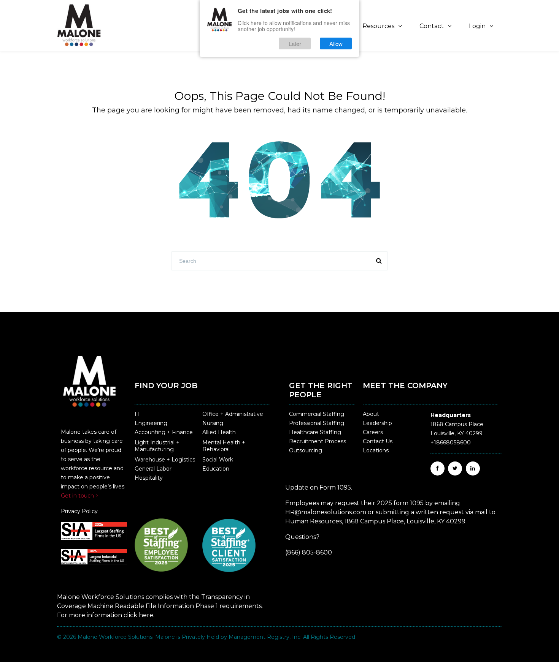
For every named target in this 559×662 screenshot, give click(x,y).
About (371, 414)
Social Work (217, 459)
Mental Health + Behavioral (223, 446)
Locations (376, 450)
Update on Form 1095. (318, 487)
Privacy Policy (79, 511)
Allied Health (219, 432)
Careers (373, 432)
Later (295, 43)
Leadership (377, 423)
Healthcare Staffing (315, 432)
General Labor (153, 468)
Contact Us (377, 441)
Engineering (151, 423)
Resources (378, 26)
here (146, 615)
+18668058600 (450, 442)
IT (137, 414)
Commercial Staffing (316, 414)
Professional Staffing (316, 423)
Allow (336, 43)
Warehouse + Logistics (165, 459)
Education (215, 468)
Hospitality (149, 477)
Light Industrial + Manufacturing (157, 446)
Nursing (212, 423)
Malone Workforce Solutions (115, 637)
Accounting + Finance (164, 432)
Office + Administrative (232, 414)
